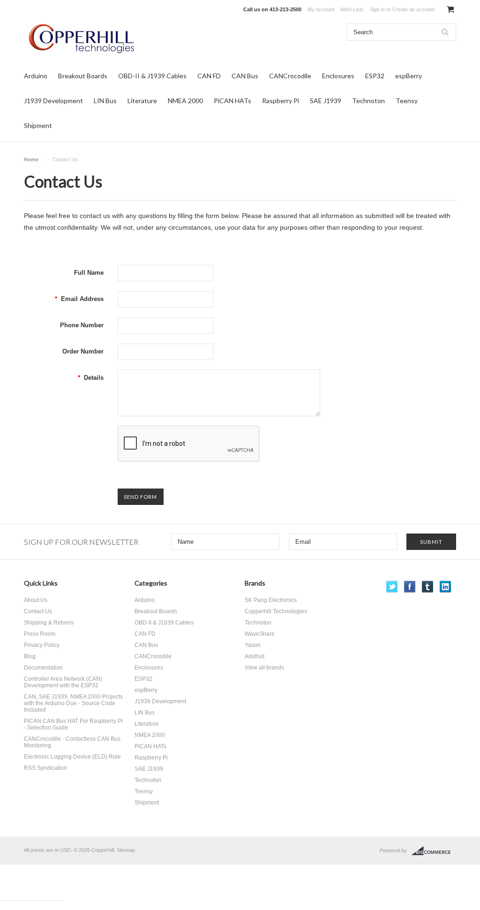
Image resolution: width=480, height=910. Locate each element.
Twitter (392, 587)
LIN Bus (105, 101)
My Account (321, 9)
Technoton (368, 101)
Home (31, 159)
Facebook (410, 587)
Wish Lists (352, 9)
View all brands (264, 667)
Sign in (377, 9)
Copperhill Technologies (276, 611)
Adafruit (254, 656)
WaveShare (260, 634)
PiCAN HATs (232, 101)
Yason (253, 645)
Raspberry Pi (280, 101)
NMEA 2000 (185, 101)
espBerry (408, 76)
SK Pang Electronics (271, 600)
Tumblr (428, 587)
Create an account (413, 9)
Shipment (38, 125)
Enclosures (338, 76)
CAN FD (209, 76)
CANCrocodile (290, 76)
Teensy (407, 101)
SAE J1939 (325, 101)
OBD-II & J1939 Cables (152, 76)
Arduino (35, 76)
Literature (142, 101)
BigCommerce (434, 851)
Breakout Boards (82, 76)
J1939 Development (53, 101)
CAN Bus (245, 76)
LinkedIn (445, 587)
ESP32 (374, 76)
